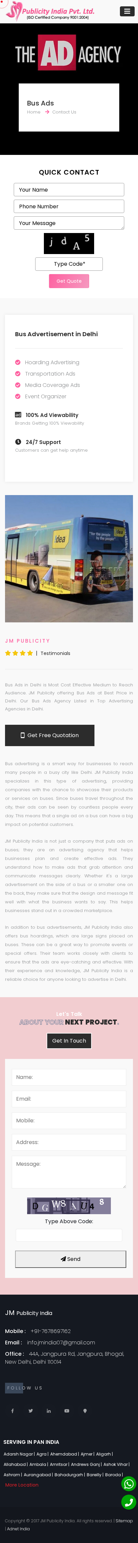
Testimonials (55, 653)
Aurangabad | (39, 1475)
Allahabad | (16, 1464)
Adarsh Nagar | (20, 1454)
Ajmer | (88, 1454)
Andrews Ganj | (87, 1464)
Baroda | (114, 1475)
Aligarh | (105, 1454)
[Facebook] (12, 1410)
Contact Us (64, 112)
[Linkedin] (48, 1410)
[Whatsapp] (128, 1483)
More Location (22, 1485)
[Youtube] (66, 1410)
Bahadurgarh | (70, 1475)
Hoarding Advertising (52, 362)
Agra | (43, 1454)
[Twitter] (30, 1410)
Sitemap (124, 1521)
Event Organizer (45, 396)
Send (73, 1259)
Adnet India (18, 1529)
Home (34, 112)
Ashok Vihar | (117, 1464)
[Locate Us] (84, 1410)
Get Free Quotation (52, 735)
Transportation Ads (50, 374)
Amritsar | (60, 1464)
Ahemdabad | (65, 1454)
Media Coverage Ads (52, 385)
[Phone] (128, 1502)
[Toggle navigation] (127, 11)
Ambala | (39, 1464)
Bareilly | (96, 1475)
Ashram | (13, 1475)
